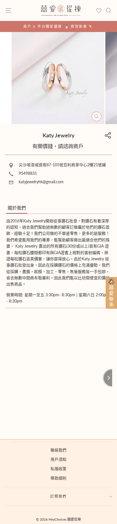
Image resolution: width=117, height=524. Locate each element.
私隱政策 (58, 469)
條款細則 (58, 478)
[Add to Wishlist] (110, 39)
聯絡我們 (58, 450)
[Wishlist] (99, 11)
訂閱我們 (58, 496)
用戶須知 (58, 459)
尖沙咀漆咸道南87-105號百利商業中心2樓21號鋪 (62, 165)
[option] (58, 26)
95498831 (27, 173)
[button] (16, 208)
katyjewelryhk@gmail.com (41, 182)
